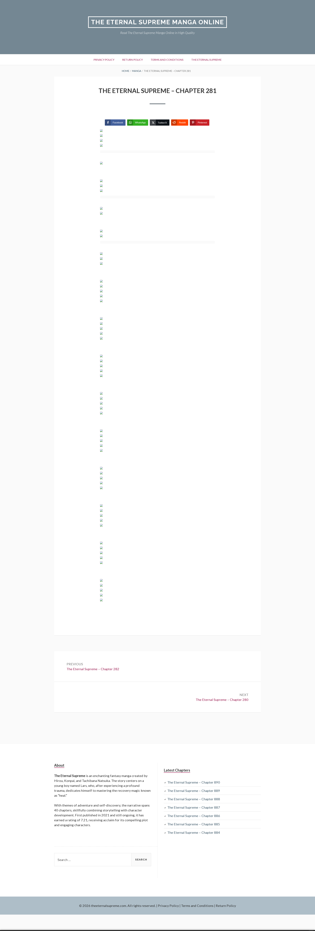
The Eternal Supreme (206, 59)
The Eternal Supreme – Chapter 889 (193, 791)
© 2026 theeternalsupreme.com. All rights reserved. (117, 906)
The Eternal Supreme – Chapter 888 (193, 799)
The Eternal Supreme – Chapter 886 (193, 816)
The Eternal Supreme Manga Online (157, 22)
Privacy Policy (104, 59)
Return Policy (132, 59)
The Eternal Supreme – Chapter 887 (193, 807)
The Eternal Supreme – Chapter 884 (193, 832)
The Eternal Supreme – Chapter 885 (193, 824)
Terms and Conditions (167, 59)
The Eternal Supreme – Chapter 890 (193, 782)
